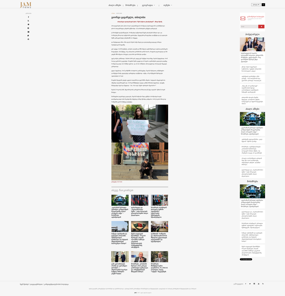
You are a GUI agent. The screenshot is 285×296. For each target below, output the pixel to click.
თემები (167, 5)
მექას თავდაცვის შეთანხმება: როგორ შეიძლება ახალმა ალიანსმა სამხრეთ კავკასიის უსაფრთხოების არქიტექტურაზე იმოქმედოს (138, 240)
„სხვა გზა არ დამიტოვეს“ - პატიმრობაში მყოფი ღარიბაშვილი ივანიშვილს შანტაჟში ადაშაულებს (250, 89)
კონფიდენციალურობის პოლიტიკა (56, 284)
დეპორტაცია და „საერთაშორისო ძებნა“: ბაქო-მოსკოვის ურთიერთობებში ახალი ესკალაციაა (139, 211)
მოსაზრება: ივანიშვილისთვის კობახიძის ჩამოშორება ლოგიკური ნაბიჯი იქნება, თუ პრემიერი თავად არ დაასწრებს (252, 150)
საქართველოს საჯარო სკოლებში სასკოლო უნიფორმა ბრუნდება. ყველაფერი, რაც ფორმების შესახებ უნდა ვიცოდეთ (252, 57)
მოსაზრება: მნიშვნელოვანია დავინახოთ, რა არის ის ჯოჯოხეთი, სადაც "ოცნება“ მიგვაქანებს (159, 268)
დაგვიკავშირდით (36, 284)
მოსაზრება (130, 5)
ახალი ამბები (115, 5)
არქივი (113, 13)
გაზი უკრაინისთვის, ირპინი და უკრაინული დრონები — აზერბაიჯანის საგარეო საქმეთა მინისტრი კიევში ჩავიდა (119, 268)
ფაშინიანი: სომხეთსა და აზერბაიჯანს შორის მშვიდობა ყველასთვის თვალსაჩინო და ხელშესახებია (159, 237)
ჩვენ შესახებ (24, 284)
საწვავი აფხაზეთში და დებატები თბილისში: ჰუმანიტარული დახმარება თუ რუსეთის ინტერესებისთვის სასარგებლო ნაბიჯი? (119, 238)
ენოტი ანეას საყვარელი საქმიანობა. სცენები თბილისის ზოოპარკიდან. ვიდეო (251, 69)
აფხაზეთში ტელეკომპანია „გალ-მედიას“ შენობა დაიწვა (252, 140)
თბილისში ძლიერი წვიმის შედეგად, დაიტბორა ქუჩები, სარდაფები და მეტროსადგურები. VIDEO (252, 100)
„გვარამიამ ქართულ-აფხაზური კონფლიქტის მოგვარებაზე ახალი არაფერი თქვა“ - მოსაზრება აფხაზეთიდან (119, 212)
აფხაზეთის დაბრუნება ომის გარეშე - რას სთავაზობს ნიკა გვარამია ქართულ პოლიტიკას (251, 78)
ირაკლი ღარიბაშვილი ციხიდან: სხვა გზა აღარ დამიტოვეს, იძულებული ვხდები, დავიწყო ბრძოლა (252, 161)
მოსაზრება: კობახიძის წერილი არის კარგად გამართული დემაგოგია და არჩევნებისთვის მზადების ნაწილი (139, 268)
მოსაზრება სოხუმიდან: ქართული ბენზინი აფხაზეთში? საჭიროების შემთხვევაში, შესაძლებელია (159, 212)
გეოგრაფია (147, 5)
